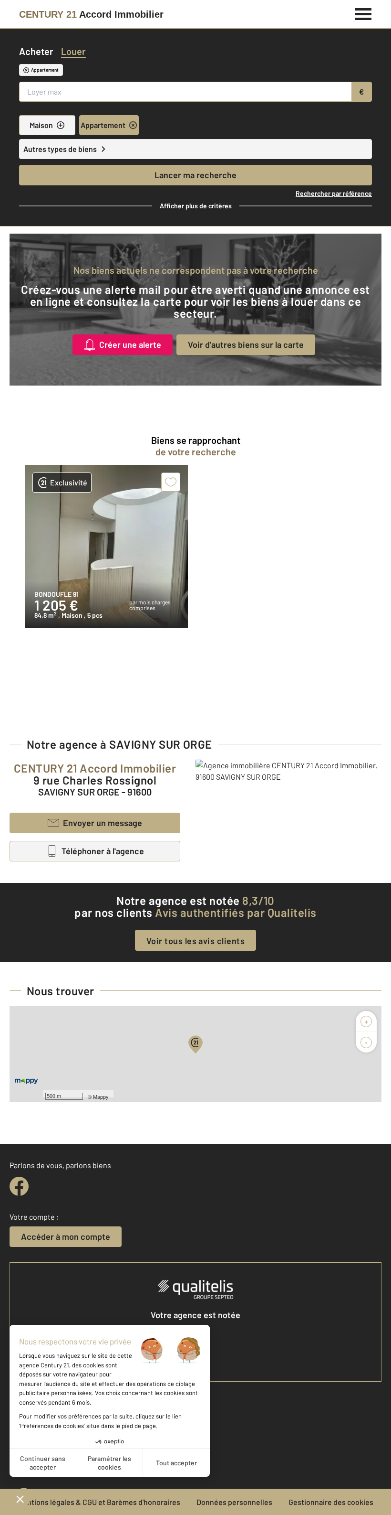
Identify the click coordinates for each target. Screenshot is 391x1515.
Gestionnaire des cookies (330, 1501)
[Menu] (363, 13)
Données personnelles (234, 1501)
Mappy (101, 1096)
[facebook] (19, 1186)
